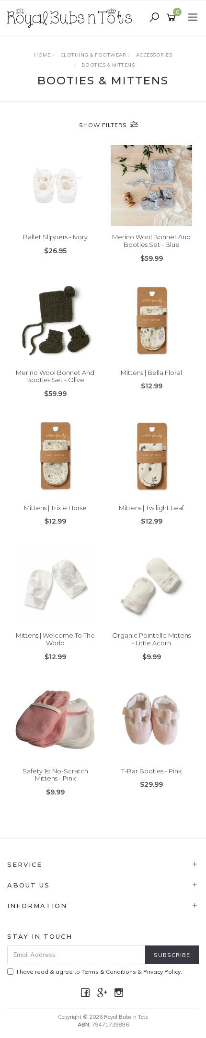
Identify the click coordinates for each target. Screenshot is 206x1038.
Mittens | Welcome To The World (55, 639)
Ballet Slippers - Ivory (55, 237)
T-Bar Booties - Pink (151, 771)
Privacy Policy (162, 971)
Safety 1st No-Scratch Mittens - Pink (55, 774)
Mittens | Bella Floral (151, 372)
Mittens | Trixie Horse (55, 508)
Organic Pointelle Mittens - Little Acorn (151, 639)
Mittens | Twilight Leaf (151, 508)
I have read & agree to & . (99, 971)
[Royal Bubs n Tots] (72, 17)
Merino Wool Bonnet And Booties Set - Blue (151, 240)
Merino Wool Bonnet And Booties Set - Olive (55, 376)
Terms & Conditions (108, 971)
